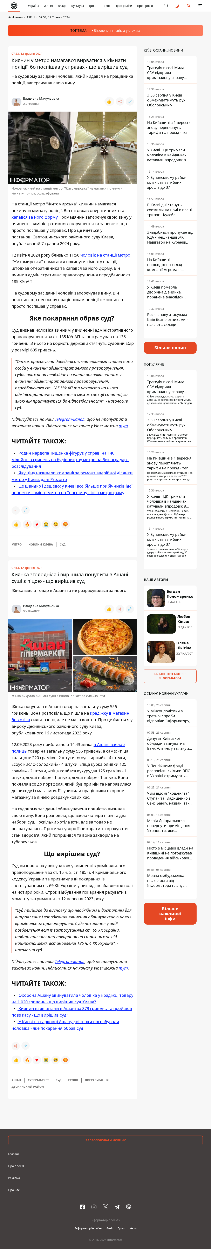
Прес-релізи (123, 6)
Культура (77, 6)
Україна (33, 6)
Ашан (16, 1080)
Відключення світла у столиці (117, 30)
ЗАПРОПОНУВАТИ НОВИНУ (106, 1140)
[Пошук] (188, 5)
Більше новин (170, 347)
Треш (106, 6)
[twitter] (105, 1206)
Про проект (145, 6)
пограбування (97, 1080)
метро (17, 544)
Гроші (93, 6)
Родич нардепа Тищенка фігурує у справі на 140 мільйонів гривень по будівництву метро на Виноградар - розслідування (70, 459)
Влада (62, 6)
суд (63, 544)
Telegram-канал (69, 419)
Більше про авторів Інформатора (170, 676)
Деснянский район (28, 1087)
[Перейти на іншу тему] (177, 5)
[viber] (128, 1206)
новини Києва (40, 544)
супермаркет (38, 1080)
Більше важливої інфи (170, 913)
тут (123, 426)
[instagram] (93, 1206)
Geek (110, 1228)
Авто (133, 1228)
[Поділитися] (120, 101)
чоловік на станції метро (105, 255)
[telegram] (117, 1206)
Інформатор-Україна (88, 1228)
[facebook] (82, 1206)
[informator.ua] (14, 6)
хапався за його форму (34, 217)
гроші (73, 1080)
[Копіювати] (130, 101)
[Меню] (200, 5)
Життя (48, 6)
